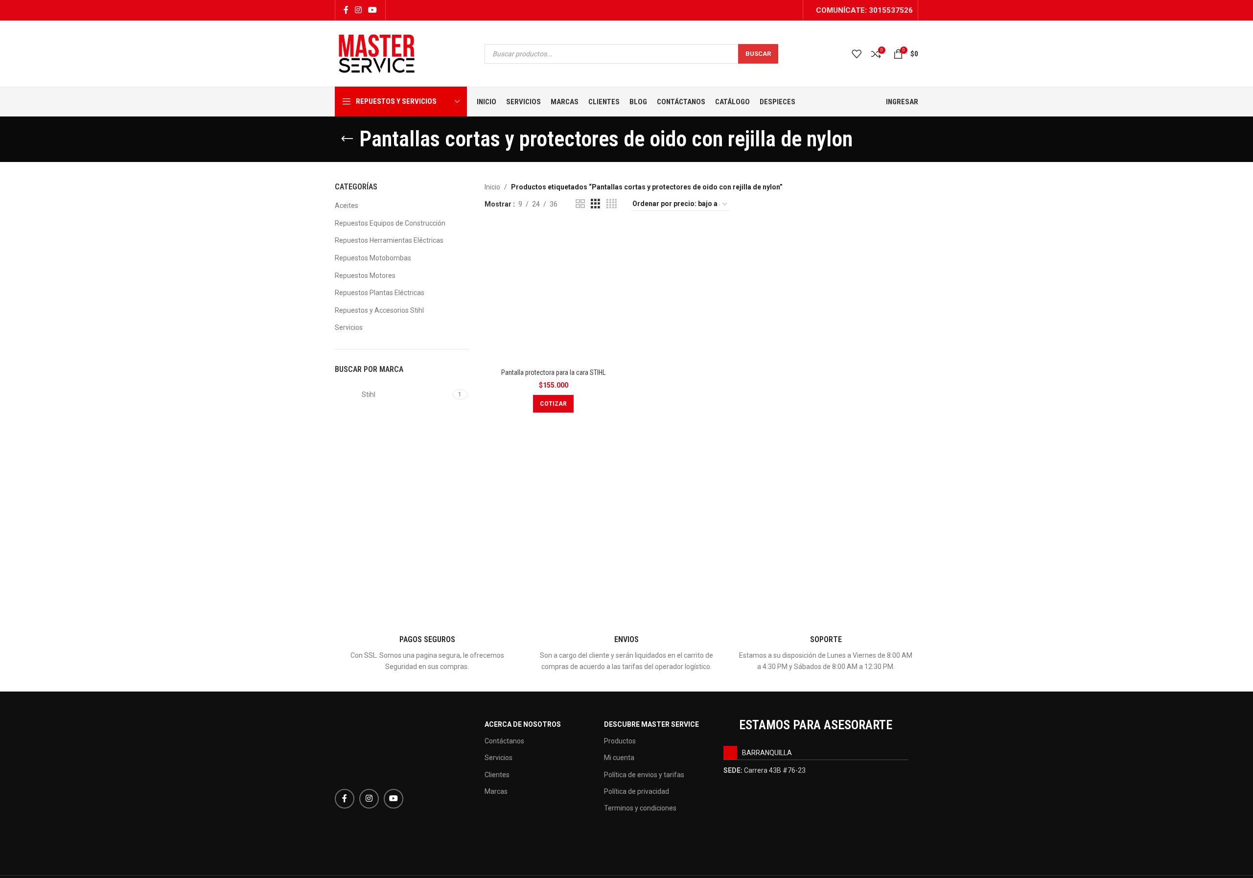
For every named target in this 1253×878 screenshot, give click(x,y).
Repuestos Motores (365, 275)
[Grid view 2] (580, 204)
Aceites (346, 205)
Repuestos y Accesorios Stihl (379, 310)
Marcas (496, 791)
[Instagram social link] (358, 10)
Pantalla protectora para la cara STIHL (553, 372)
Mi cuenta (619, 758)
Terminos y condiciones (640, 808)
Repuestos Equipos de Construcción (390, 223)
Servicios (349, 327)
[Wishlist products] (856, 54)
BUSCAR (758, 53)
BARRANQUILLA (767, 753)
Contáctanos (504, 741)
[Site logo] (376, 53)
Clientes (497, 775)
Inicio (492, 187)
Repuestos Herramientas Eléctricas (389, 240)
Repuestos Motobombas (373, 258)
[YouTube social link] (372, 10)
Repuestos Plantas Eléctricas (379, 293)
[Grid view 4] (611, 204)
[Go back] (347, 139)
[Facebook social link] (345, 10)
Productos (620, 741)
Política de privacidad (636, 791)
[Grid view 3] (595, 204)
